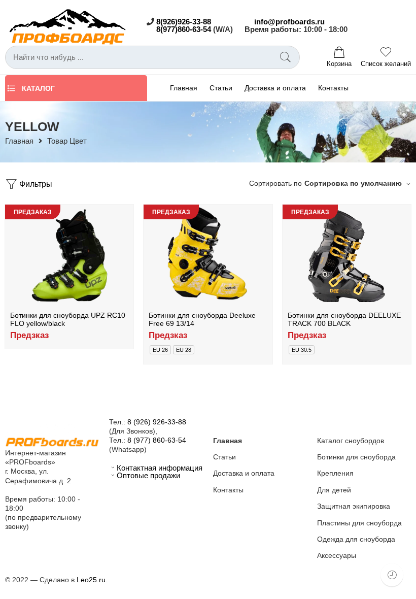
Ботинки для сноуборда (356, 457)
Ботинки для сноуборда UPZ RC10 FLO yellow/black (67, 319)
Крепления (335, 473)
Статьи (221, 88)
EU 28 (183, 350)
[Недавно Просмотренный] (391, 574)
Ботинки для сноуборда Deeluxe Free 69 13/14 (202, 319)
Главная (183, 88)
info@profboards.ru (289, 21)
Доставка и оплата (275, 88)
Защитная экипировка (353, 506)
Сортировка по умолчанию (353, 183)
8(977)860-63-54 (183, 29)
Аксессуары (336, 555)
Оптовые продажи (148, 476)
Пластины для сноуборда (359, 523)
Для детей (334, 490)
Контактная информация (159, 468)
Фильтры (34, 183)
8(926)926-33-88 (183, 21)
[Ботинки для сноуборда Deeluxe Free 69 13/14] (208, 255)
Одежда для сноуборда (356, 539)
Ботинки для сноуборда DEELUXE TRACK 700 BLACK (344, 319)
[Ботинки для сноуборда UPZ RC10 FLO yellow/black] (69, 255)
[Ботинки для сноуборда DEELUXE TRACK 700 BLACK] (347, 255)
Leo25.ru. (92, 580)
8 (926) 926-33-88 (156, 422)
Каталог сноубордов (350, 441)
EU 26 (160, 350)
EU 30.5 (301, 350)
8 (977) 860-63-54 (156, 440)
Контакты (333, 88)
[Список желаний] (119, 215)
